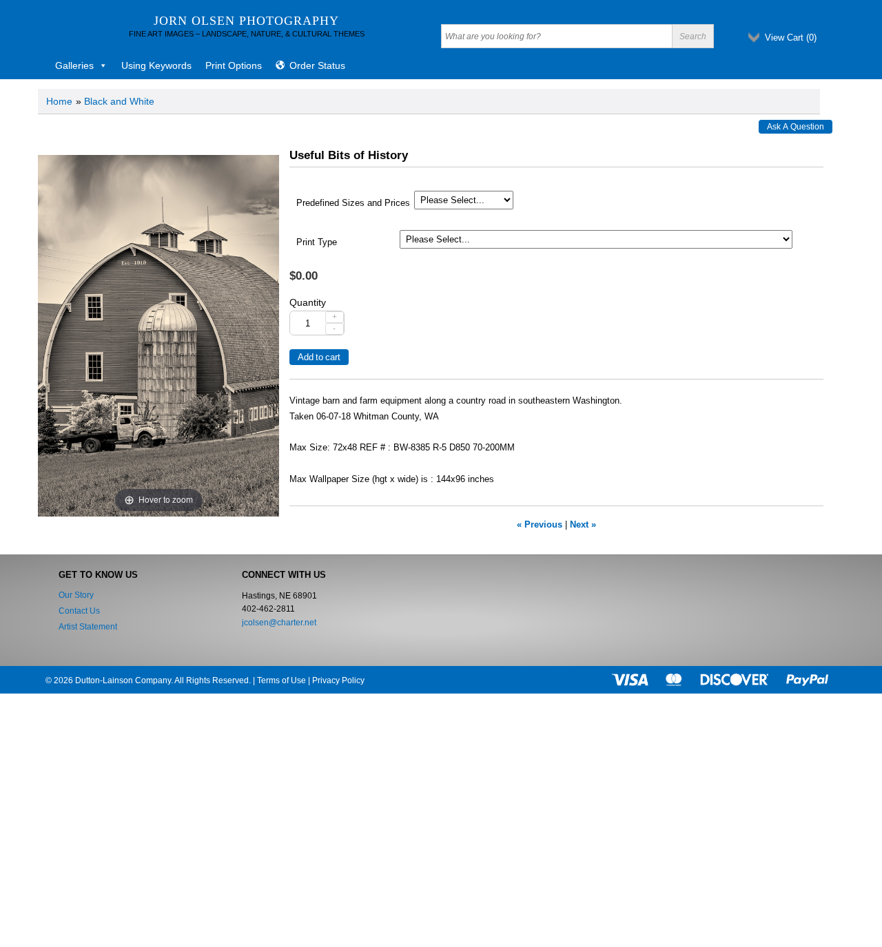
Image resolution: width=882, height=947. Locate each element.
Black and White (119, 101)
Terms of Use (281, 680)
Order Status (317, 65)
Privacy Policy (338, 680)
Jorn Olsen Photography (246, 21)
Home (59, 101)
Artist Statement (88, 627)
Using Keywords (156, 65)
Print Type (316, 242)
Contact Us (79, 611)
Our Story (76, 595)
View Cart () (791, 37)
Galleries (74, 65)
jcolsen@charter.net (279, 622)
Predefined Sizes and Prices (353, 203)
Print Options (233, 65)
